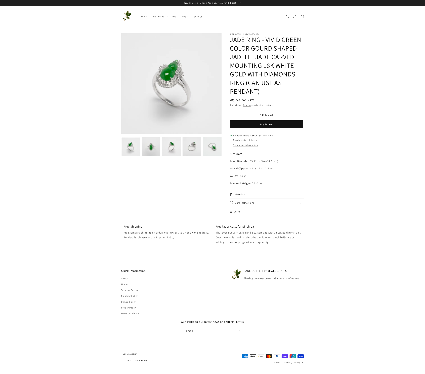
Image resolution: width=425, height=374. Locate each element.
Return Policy (128, 301)
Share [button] (237, 211)
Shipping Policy (129, 295)
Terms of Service (130, 290)
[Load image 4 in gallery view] (191, 146)
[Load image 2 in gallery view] (151, 146)
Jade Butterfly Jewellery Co (292, 363)
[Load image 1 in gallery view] (130, 146)
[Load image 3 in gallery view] (171, 146)
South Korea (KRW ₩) (136, 360)
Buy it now (266, 124)
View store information (245, 144)
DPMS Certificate (130, 313)
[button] (143, 16)
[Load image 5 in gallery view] (212, 146)
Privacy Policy (128, 307)
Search (124, 278)
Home (124, 284)
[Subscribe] (238, 331)
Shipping (247, 105)
